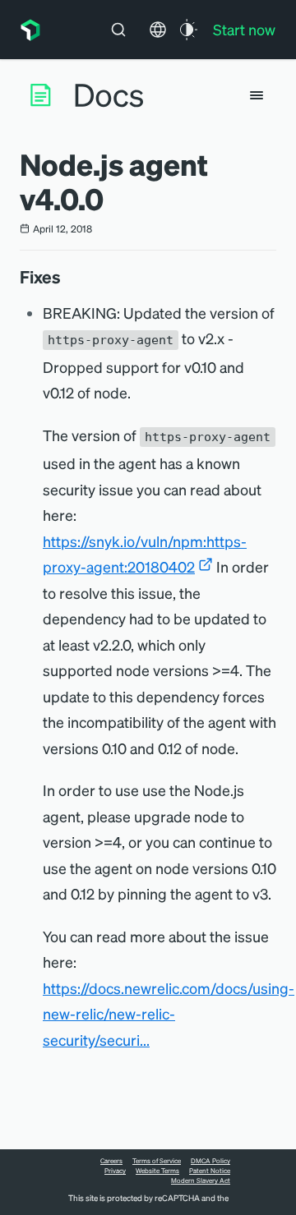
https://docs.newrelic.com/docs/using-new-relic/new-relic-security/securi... (168, 1013)
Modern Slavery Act (200, 1180)
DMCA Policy (210, 1161)
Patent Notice (209, 1171)
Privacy (115, 1171)
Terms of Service (156, 1161)
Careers (111, 1161)
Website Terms (157, 1171)
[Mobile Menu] (256, 95)
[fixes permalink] (69, 277)
